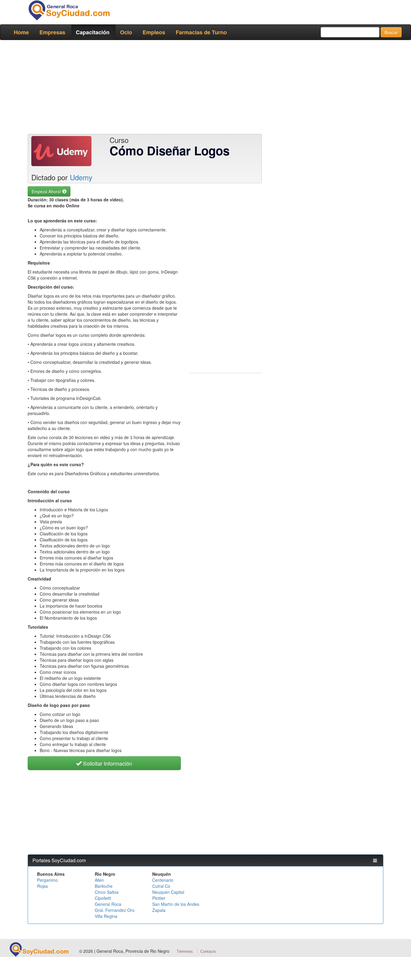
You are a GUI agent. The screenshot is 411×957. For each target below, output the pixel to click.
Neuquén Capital (168, 892)
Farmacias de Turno (201, 32)
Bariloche (104, 886)
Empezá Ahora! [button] (47, 191)
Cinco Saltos (107, 892)
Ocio (126, 32)
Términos (185, 951)
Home (21, 32)
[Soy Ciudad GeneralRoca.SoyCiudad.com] (69, 10)
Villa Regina (106, 916)
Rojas (42, 886)
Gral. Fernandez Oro (114, 910)
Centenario (162, 880)
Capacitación (93, 32)
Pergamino (47, 880)
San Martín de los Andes (175, 904)
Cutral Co (161, 886)
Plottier (158, 898)
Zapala (158, 910)
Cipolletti (103, 898)
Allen (99, 880)
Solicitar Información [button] (107, 763)
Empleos (154, 32)
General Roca (108, 904)
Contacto (208, 951)
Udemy (81, 177)
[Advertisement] (205, 88)
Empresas (52, 32)
